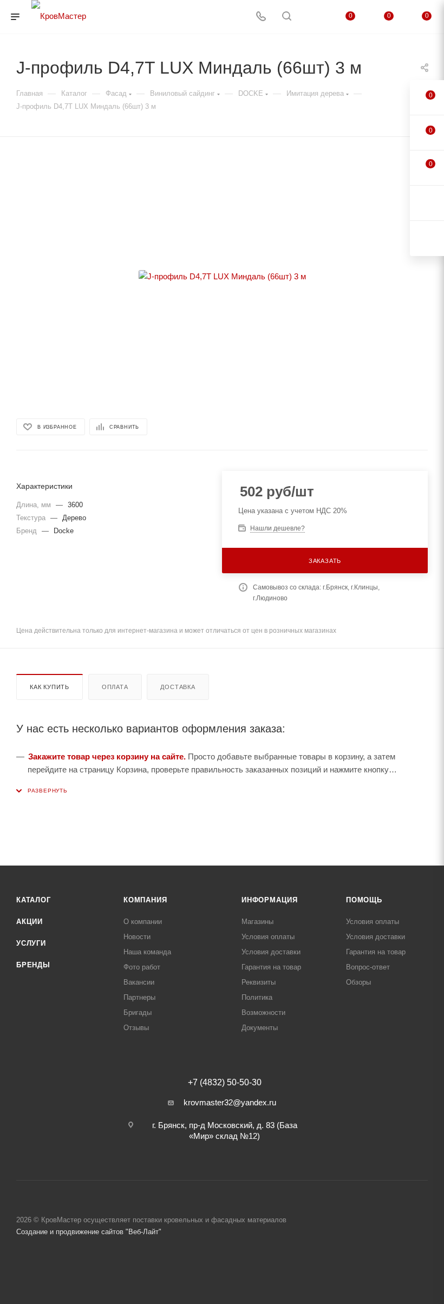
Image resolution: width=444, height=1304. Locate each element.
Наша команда (147, 952)
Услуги (31, 943)
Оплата (115, 687)
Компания (145, 900)
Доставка (177, 687)
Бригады (137, 1012)
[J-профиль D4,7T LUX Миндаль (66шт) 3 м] (222, 276)
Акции (29, 922)
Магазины (257, 922)
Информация (269, 900)
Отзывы (136, 1028)
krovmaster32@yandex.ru (230, 1102)
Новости (137, 937)
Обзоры (358, 982)
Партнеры (139, 997)
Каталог (33, 900)
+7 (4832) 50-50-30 (225, 1082)
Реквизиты (258, 982)
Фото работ (141, 967)
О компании (142, 922)
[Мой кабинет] (312, 17)
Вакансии (138, 982)
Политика (256, 997)
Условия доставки (271, 952)
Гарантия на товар (271, 967)
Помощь (364, 900)
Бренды (33, 965)
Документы (259, 1028)
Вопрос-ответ (368, 967)
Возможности (263, 1012)
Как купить (49, 687)
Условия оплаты (268, 937)
